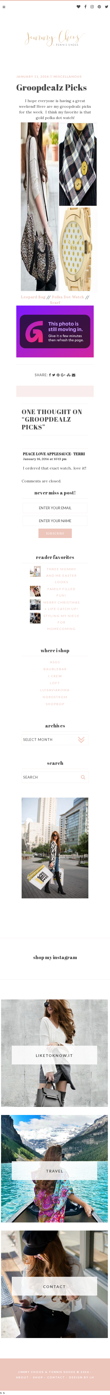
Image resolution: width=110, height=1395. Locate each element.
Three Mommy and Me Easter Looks (61, 575)
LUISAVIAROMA (55, 690)
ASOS (55, 662)
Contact (56, 1377)
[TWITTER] (107, 7)
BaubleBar (55, 669)
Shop (38, 1377)
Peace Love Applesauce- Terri (54, 453)
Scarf (55, 302)
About (22, 1377)
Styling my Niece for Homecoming (62, 622)
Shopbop (55, 704)
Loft (55, 683)
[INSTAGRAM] (92, 7)
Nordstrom (55, 697)
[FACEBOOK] (85, 7)
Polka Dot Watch (68, 297)
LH (92, 1377)
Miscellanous (67, 76)
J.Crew (55, 676)
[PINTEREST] (99, 7)
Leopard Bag (33, 297)
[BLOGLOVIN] (79, 7)
